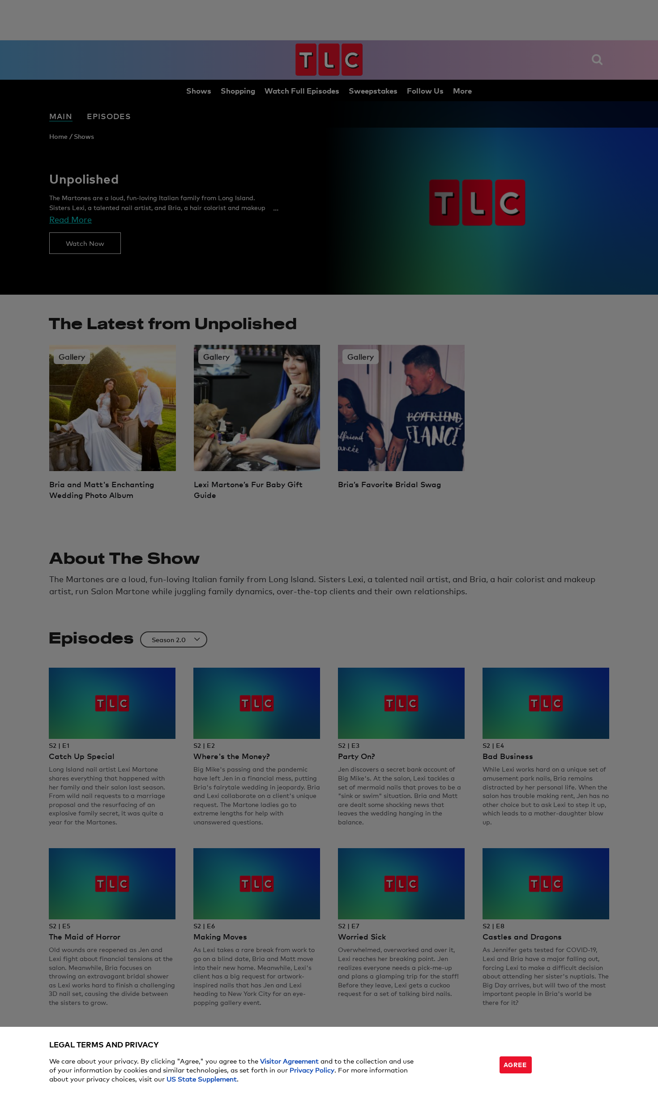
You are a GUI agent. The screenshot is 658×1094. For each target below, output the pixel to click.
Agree (515, 1064)
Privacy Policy (312, 1069)
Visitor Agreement (289, 1060)
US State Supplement (202, 1078)
